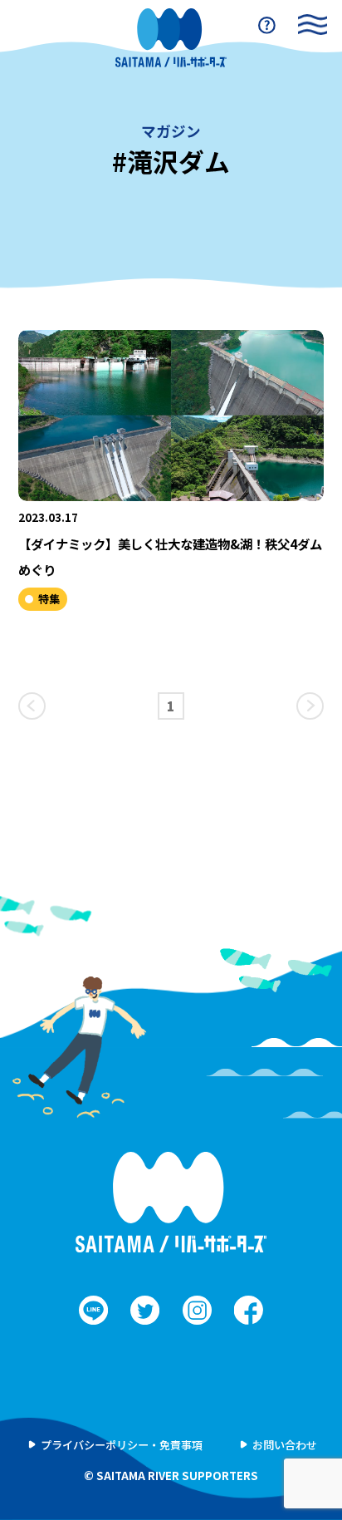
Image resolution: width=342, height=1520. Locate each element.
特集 (49, 599)
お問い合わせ (284, 1445)
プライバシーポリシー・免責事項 (122, 1445)
